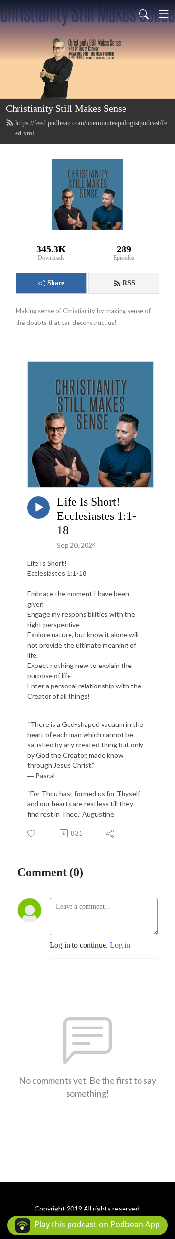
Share (55, 282)
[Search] (144, 13)
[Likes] (31, 833)
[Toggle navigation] (164, 13)
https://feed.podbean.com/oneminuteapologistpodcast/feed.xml (91, 128)
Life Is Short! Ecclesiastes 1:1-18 (96, 516)
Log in (120, 945)
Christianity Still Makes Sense (66, 108)
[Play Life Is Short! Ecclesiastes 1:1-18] (38, 507)
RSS (128, 282)
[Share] (110, 833)
